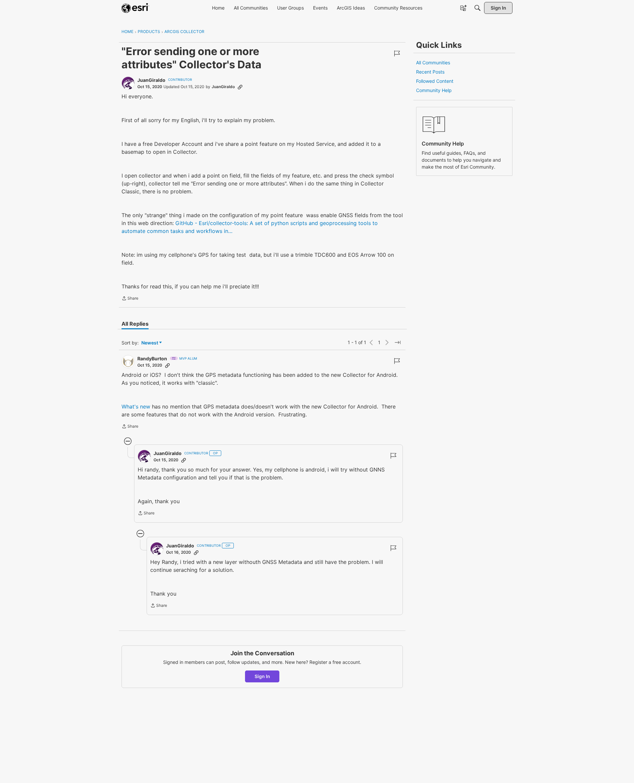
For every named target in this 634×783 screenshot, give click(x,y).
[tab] (135, 323)
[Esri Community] (135, 8)
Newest (149, 343)
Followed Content (434, 81)
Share (130, 299)
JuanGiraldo (151, 80)
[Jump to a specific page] (397, 342)
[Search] (477, 8)
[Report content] (397, 53)
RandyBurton (152, 358)
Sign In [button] (262, 676)
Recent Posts (430, 72)
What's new (137, 406)
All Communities (433, 62)
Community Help (434, 90)
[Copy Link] (240, 87)
